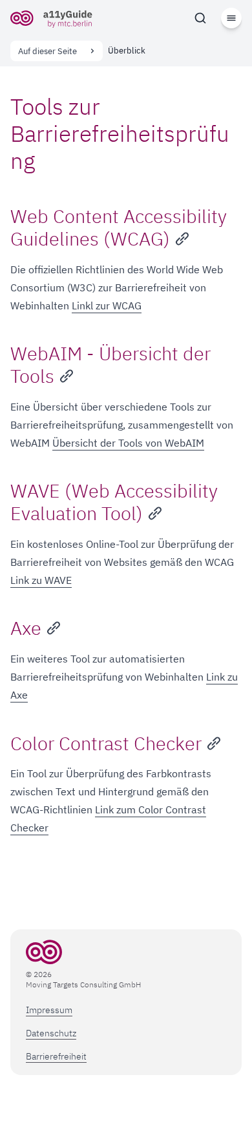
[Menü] (231, 18)
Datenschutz (51, 1033)
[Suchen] (200, 18)
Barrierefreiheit (56, 1056)
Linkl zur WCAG (107, 305)
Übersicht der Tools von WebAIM (128, 442)
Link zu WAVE (41, 580)
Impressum (49, 1010)
